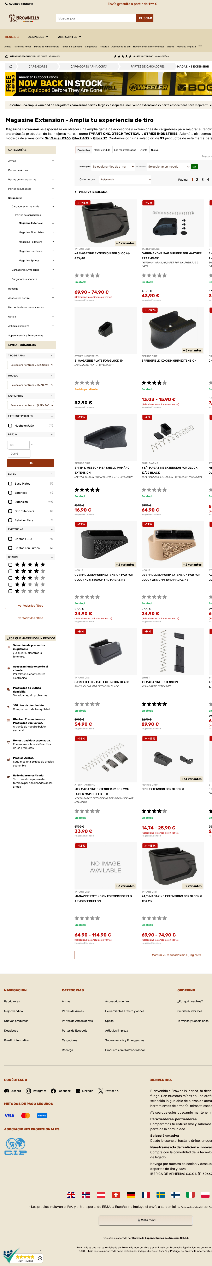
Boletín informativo (16, 1040)
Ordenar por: (88, 179)
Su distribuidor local (190, 1011)
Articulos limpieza (186, 46)
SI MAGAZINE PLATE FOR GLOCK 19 (99, 360)
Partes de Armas (22, 46)
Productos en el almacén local (125, 1050)
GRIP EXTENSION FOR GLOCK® (163, 789)
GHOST (146, 677)
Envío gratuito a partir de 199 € (132, 4)
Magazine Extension (84, 300)
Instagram (39, 1091)
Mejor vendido (13, 1011)
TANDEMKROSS (151, 248)
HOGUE (79, 570)
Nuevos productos (16, 1021)
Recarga (104, 46)
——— (200, 46)
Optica (170, 46)
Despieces (36, 37)
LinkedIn (87, 1091)
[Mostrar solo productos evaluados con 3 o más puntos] (30, 577)
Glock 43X (80, 138)
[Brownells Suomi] (175, 1195)
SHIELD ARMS (150, 463)
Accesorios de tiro (120, 46)
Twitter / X (112, 1091)
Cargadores (91, 46)
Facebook (64, 1091)
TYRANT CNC (99, 134)
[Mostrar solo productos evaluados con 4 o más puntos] (30, 571)
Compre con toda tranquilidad (31, 709)
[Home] (9, 66)
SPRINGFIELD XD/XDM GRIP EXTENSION (169, 360)
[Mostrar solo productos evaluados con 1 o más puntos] (30, 591)
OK (31, 463)
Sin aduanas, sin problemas (30, 695)
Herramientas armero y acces (148, 46)
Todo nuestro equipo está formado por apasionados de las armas (33, 783)
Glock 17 (100, 138)
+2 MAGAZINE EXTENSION (160, 682)
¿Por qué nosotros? (190, 1001)
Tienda (10, 37)
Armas (7, 46)
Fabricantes (67, 37)
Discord (16, 1091)
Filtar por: (85, 166)
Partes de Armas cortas (46, 46)
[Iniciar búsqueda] (144, 18)
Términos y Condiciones (192, 1021)
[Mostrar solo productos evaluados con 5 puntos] (30, 564)
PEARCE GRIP (150, 356)
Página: (183, 179)
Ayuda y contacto (20, 4)
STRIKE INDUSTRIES (161, 134)
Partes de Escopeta (72, 46)
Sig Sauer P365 (58, 138)
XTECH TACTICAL (126, 134)
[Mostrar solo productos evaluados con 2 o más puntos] (30, 584)
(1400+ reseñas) (151, 56)
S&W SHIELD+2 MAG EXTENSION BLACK (102, 682)
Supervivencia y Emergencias (124, 1040)
